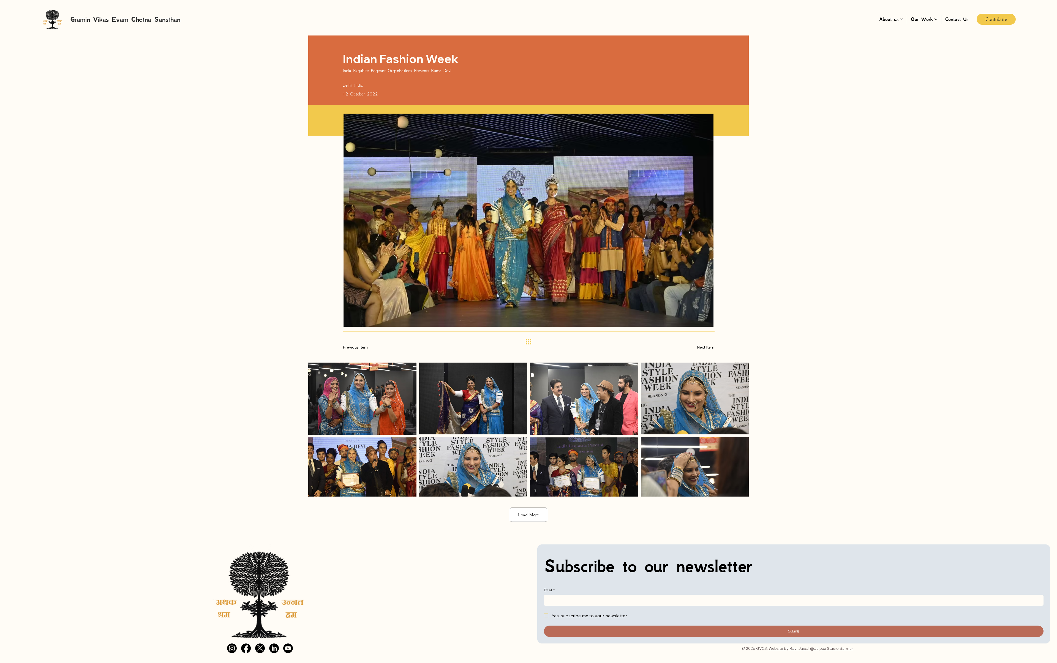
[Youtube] (288, 648)
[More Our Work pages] (936, 19)
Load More (528, 514)
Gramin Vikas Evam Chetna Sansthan (125, 19)
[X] (260, 648)
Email (549, 590)
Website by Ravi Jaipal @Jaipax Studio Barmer (811, 648)
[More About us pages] (901, 19)
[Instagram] (232, 648)
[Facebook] (246, 648)
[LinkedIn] (274, 648)
